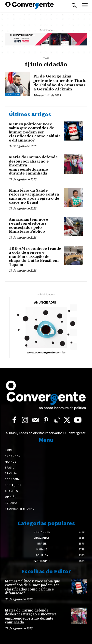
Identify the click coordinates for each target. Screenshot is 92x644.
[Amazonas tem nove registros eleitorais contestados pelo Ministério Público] (73, 226)
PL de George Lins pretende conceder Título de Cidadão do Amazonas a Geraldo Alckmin (60, 83)
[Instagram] (25, 420)
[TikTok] (57, 420)
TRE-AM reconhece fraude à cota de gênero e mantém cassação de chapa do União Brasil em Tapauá (35, 256)
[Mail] (35, 420)
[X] (67, 420)
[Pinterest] (46, 420)
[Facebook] (14, 420)
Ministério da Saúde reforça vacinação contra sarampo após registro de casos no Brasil (34, 196)
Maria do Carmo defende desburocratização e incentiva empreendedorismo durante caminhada (30, 616)
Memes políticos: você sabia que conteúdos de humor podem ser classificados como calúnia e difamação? (35, 132)
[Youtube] (78, 420)
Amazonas (12, 94)
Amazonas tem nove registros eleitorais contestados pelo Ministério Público (28, 225)
